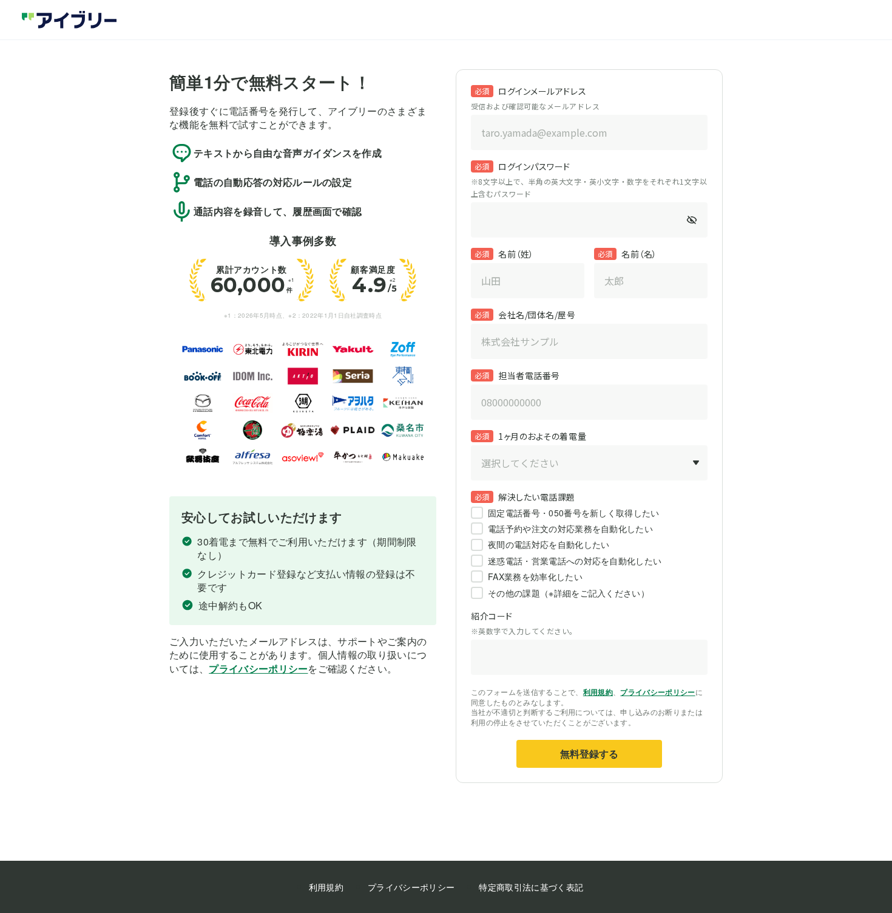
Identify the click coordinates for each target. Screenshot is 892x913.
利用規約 (598, 691)
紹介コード (492, 616)
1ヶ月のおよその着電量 (542, 436)
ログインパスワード (534, 166)
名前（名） (639, 254)
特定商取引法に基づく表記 (531, 887)
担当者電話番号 (529, 375)
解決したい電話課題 (536, 497)
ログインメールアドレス (542, 91)
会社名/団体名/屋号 (537, 315)
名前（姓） (516, 254)
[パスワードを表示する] (692, 220)
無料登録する (589, 754)
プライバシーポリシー (258, 668)
